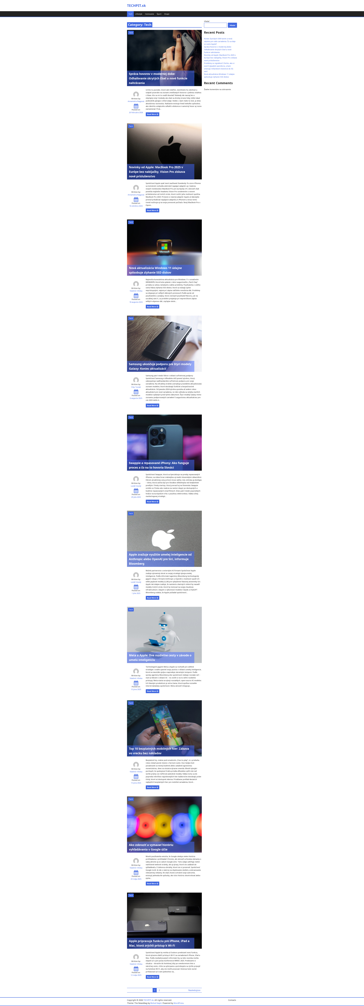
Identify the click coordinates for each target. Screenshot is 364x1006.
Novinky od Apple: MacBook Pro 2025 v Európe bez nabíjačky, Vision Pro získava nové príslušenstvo (157, 171)
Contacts (232, 1000)
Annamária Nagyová (136, 101)
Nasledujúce (194, 990)
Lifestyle (138, 14)
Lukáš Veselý (136, 486)
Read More (152, 114)
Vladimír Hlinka (136, 291)
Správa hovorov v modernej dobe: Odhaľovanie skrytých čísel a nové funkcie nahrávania (158, 78)
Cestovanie (149, 14)
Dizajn (166, 14)
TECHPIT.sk (136, 5)
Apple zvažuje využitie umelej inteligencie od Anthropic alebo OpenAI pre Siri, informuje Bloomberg (160, 559)
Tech (130, 14)
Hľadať (206, 21)
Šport (159, 14)
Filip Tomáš (136, 387)
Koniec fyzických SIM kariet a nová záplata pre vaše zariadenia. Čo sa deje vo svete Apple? (219, 41)
